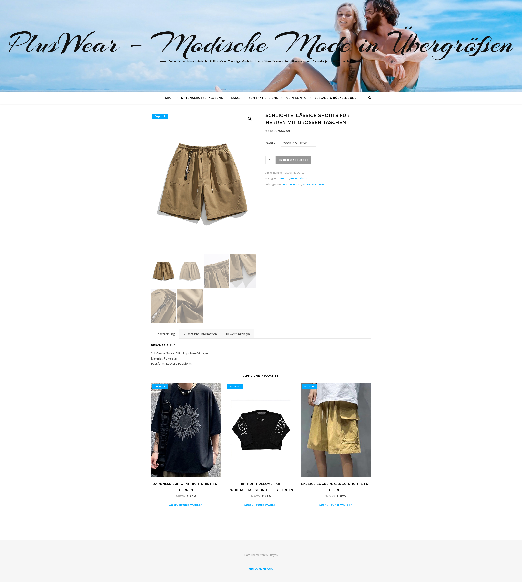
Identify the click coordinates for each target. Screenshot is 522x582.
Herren (284, 178)
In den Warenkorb (294, 160)
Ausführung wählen (186, 504)
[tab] (165, 334)
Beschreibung (165, 334)
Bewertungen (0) (238, 334)
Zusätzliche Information (200, 334)
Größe (270, 143)
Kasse (236, 98)
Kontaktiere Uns (263, 98)
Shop (169, 98)
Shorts (304, 178)
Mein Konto (296, 98)
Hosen (294, 178)
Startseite (318, 184)
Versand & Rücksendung (335, 98)
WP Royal (271, 555)
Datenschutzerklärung (202, 98)
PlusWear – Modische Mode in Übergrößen (261, 43)
